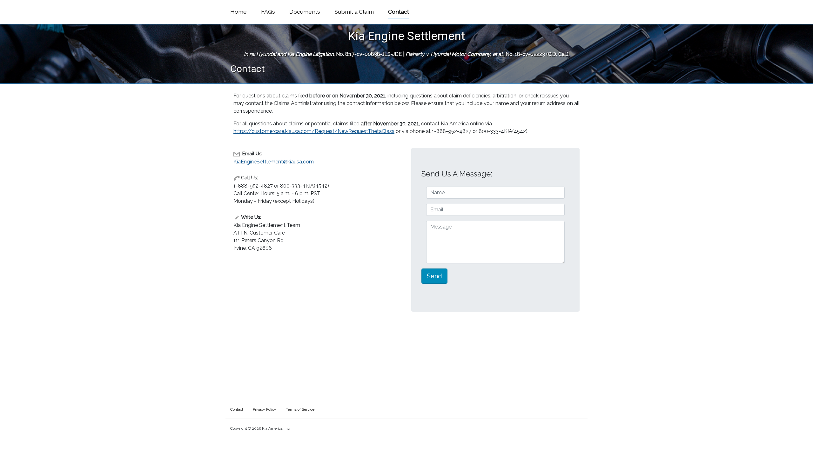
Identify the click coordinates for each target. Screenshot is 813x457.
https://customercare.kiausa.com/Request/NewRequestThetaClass (313, 131)
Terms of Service (300, 409)
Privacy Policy (264, 409)
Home (238, 11)
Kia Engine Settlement (406, 36)
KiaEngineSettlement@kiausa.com (273, 162)
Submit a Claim (354, 11)
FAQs (268, 11)
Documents (304, 11)
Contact (398, 11)
